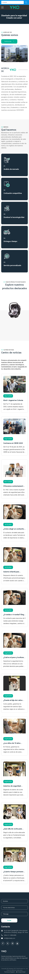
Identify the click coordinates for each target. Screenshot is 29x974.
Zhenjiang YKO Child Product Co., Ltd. (18, 968)
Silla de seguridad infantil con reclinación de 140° (15, 330)
